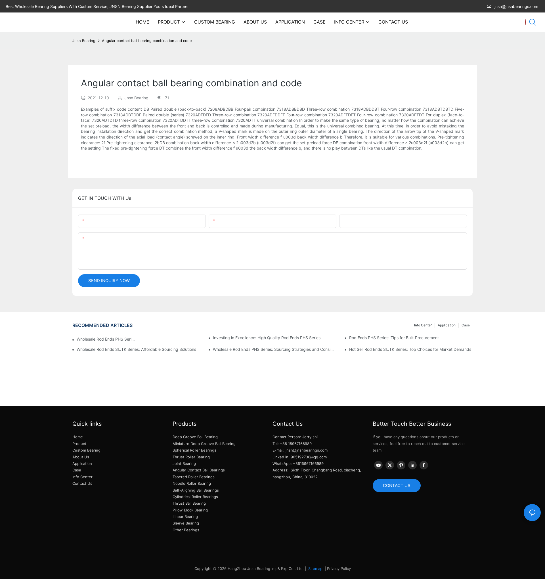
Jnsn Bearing (83, 40)
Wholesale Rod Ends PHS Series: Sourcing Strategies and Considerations (274, 349)
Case (466, 325)
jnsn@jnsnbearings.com (516, 6)
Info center (423, 325)
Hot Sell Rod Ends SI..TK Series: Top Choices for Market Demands (410, 349)
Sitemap (314, 568)
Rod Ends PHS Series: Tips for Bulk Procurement (394, 337)
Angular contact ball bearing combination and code (147, 40)
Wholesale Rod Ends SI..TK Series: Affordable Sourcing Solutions (136, 349)
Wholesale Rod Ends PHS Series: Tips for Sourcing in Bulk (106, 339)
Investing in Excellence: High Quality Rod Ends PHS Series (266, 337)
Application (447, 325)
